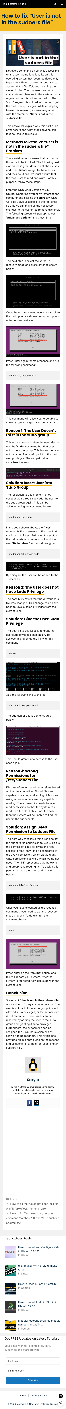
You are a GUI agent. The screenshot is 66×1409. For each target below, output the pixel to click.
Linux (13, 1199)
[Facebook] (29, 1103)
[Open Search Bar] (54, 4)
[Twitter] (36, 1103)
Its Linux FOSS (15, 4)
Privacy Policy (39, 1395)
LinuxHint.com (51, 1403)
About (22, 1395)
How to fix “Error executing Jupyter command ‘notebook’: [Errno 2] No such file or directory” (32, 1218)
